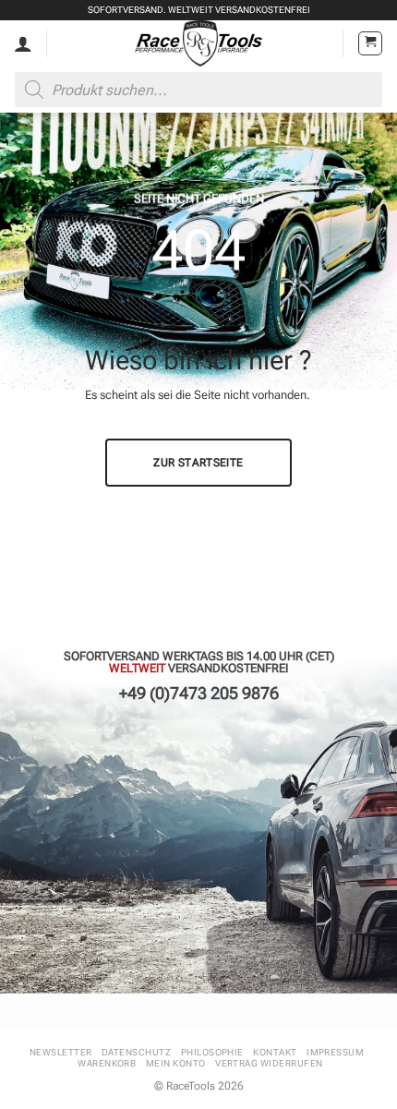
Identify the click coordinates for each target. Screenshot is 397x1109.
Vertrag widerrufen (269, 1063)
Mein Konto (176, 1063)
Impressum (335, 1052)
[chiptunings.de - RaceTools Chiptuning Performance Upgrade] (199, 43)
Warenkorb (107, 1063)
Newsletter (61, 1052)
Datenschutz (136, 1052)
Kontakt (274, 1052)
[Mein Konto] (23, 43)
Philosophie (212, 1052)
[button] (370, 43)
